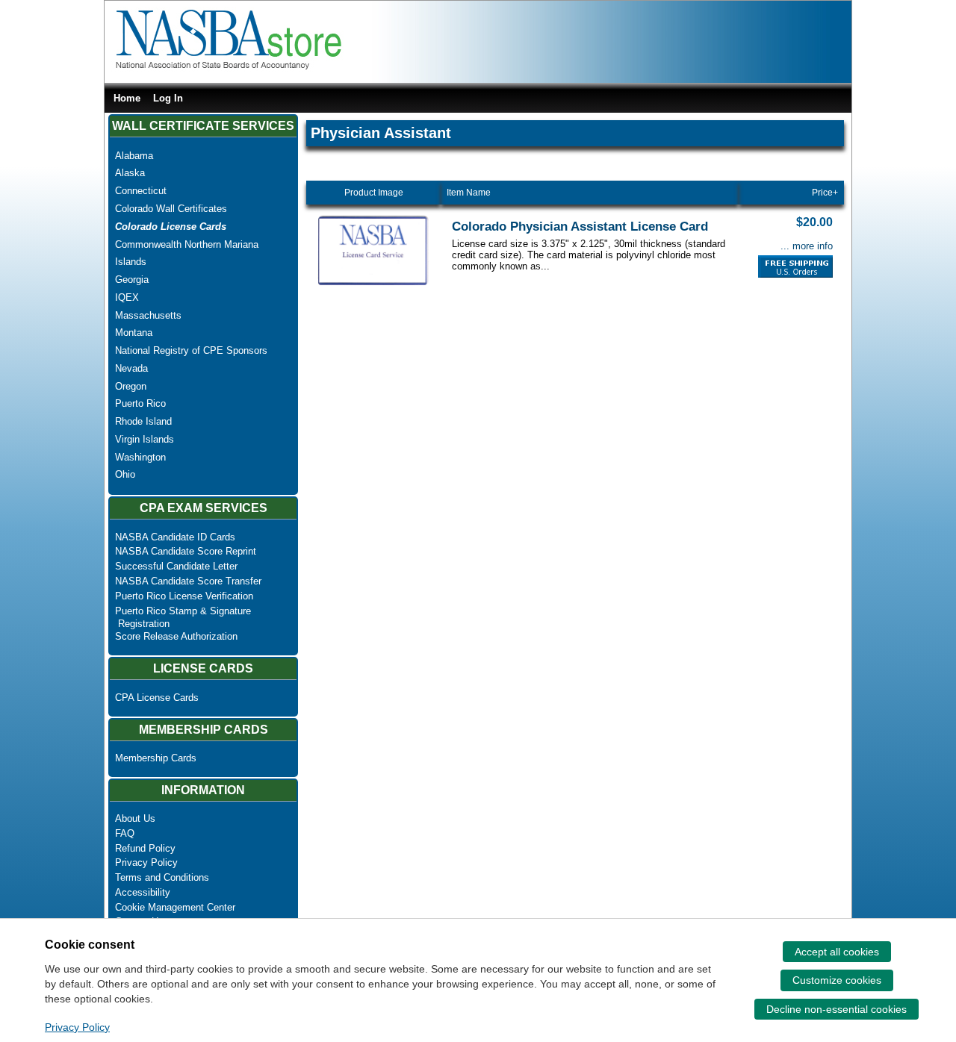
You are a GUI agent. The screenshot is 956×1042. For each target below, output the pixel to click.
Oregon (130, 386)
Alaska (130, 172)
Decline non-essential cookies (836, 1009)
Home (127, 98)
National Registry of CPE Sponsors (191, 350)
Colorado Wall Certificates (171, 208)
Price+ (825, 192)
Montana (133, 332)
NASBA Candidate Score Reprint (185, 551)
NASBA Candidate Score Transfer (188, 581)
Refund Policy (145, 848)
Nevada (131, 368)
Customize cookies (836, 980)
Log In (168, 98)
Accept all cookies (837, 952)
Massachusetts (148, 315)
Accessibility (142, 892)
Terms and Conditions (162, 877)
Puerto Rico (140, 403)
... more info (806, 246)
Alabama (134, 155)
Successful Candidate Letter (176, 566)
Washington (140, 457)
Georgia (132, 279)
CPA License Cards (157, 697)
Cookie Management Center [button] (175, 907)
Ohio (125, 474)
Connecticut (141, 190)
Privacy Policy (146, 862)
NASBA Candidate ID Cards (175, 537)
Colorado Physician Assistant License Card (580, 226)
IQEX (127, 297)
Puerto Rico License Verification (184, 596)
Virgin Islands (144, 439)
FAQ (124, 833)
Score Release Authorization (176, 636)
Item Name (469, 192)
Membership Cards (155, 758)
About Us (135, 818)
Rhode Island (143, 421)
